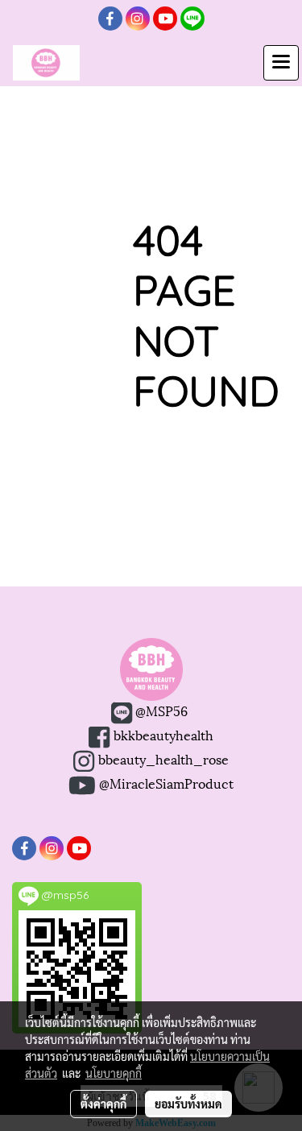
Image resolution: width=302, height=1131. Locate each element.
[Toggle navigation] (281, 63)
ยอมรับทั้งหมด (188, 1103)
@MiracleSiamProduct (166, 783)
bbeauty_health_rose (161, 758)
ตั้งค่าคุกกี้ (103, 1103)
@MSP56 (160, 710)
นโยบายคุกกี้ (113, 1073)
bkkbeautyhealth (163, 734)
